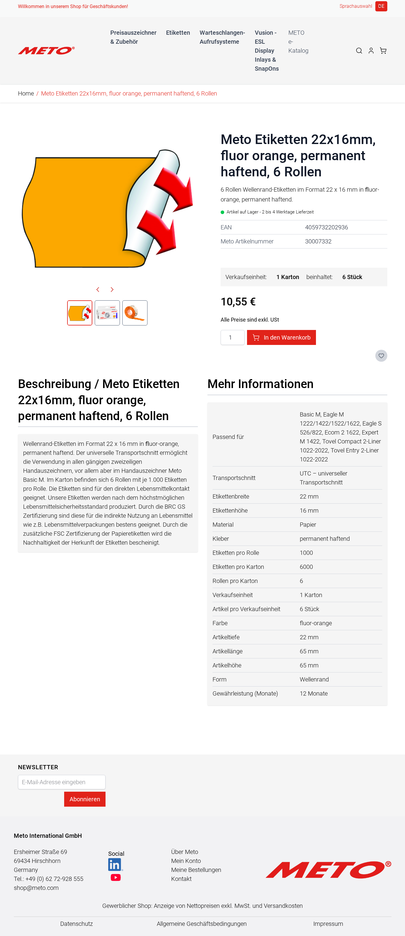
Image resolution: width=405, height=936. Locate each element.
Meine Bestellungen (196, 869)
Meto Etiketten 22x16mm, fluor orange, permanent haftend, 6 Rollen (129, 93)
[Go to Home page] (46, 50)
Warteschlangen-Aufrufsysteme (222, 37)
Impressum (328, 923)
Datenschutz (76, 923)
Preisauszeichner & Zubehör (133, 37)
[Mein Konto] (371, 50)
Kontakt (181, 878)
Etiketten (178, 32)
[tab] (79, 312)
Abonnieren (85, 799)
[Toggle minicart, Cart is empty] (383, 50)
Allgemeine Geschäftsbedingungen (202, 923)
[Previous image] (98, 290)
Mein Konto (186, 860)
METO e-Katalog (298, 41)
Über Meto (184, 851)
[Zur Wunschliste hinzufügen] (381, 356)
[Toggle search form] (359, 50)
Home (26, 93)
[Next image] (112, 290)
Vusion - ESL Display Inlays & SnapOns (267, 50)
